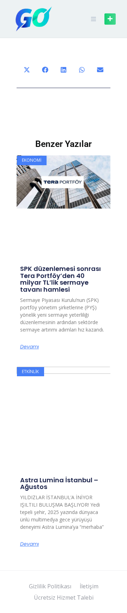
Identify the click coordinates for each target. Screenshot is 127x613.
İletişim (89, 586)
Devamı (29, 346)
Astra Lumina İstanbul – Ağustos (59, 483)
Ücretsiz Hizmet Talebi (63, 597)
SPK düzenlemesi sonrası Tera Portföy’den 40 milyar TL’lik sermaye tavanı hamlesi (60, 279)
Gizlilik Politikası (50, 586)
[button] (26, 69)
